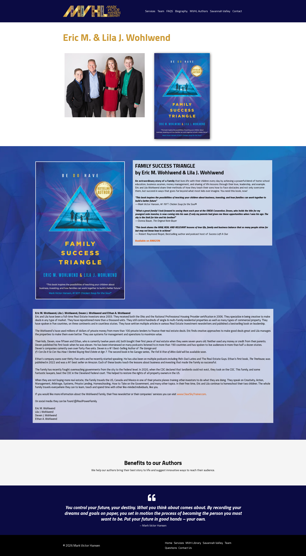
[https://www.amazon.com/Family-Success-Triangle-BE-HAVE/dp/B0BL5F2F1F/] (182, 96)
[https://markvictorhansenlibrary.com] (91, 11)
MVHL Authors (199, 11)
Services (150, 11)
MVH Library (193, 543)
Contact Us (185, 548)
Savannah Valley (220, 11)
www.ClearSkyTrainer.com (191, 394)
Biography (181, 11)
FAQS (169, 11)
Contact (237, 11)
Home (168, 543)
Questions (171, 548)
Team (160, 11)
